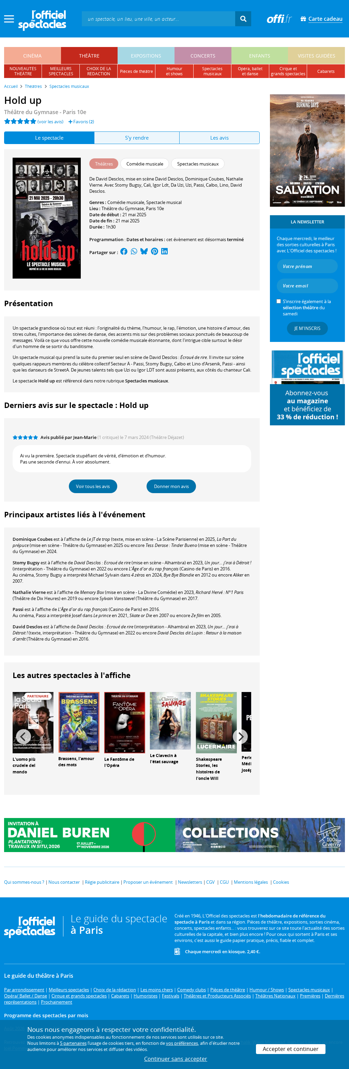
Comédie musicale (125, 202)
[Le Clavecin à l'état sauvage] (170, 720)
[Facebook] (124, 252)
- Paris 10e (45, 112)
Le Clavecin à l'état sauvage (164, 759)
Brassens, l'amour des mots (76, 762)
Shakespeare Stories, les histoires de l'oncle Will (209, 768)
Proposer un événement (148, 882)
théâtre (89, 55)
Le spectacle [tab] (49, 137)
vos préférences (182, 1043)
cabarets (326, 71)
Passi (18, 609)
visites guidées (316, 55)
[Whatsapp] (134, 252)
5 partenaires (73, 1043)
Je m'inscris (307, 328)
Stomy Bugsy (26, 563)
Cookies (281, 882)
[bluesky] (144, 252)
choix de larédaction (99, 71)
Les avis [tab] (219, 137)
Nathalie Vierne (29, 592)
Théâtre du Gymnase (123, 208)
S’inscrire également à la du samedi (307, 307)
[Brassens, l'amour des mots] (78, 722)
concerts (203, 55)
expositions (146, 55)
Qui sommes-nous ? (24, 882)
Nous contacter (64, 882)
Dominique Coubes (32, 539)
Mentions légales (251, 882)
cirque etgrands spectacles (288, 71)
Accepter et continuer (291, 1049)
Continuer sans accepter (175, 1059)
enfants (259, 55)
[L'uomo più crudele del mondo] (33, 722)
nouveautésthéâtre (23, 71)
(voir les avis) (50, 122)
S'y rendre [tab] (137, 137)
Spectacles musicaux (146, 381)
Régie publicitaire (102, 882)
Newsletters (190, 882)
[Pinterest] (154, 252)
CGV (210, 882)
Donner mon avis (171, 486)
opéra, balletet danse (250, 71)
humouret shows (174, 71)
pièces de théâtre (136, 71)
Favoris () (83, 122)
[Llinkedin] (164, 252)
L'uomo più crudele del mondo (24, 765)
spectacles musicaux (212, 71)
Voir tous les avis (93, 486)
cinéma (32, 55)
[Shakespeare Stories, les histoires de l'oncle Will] (216, 722)
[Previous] (23, 736)
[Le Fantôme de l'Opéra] (124, 722)
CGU (224, 882)
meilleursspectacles (61, 71)
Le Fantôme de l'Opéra (119, 762)
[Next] (240, 736)
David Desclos (27, 627)
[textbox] (158, 18)
